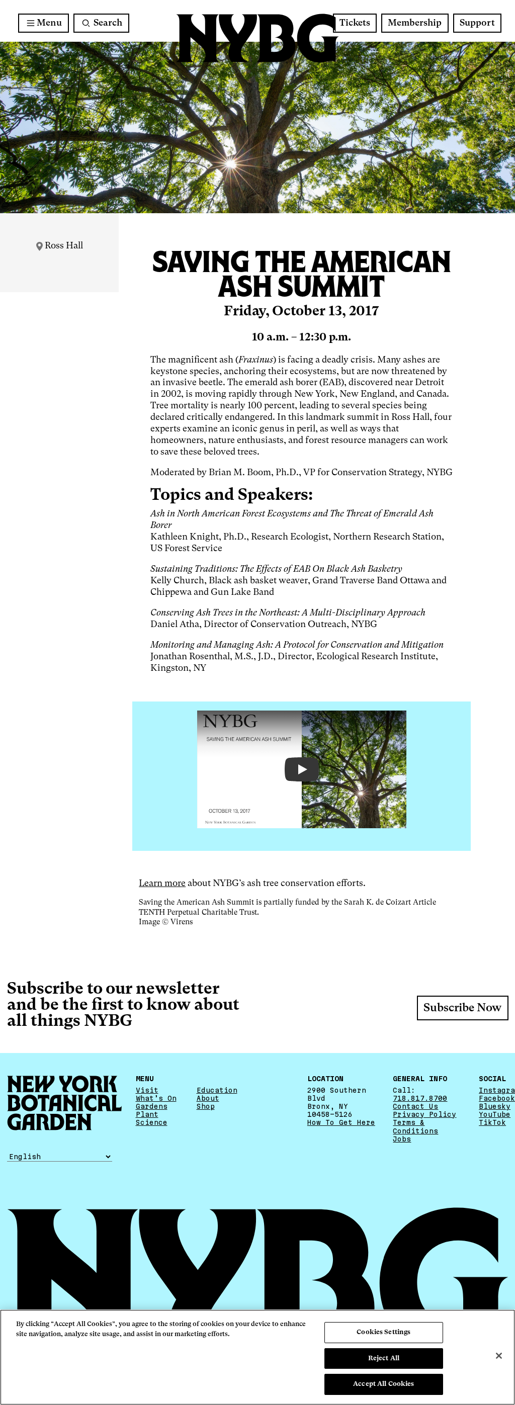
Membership (415, 23)
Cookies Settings (383, 1332)
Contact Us (415, 1106)
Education (217, 1090)
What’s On (156, 1098)
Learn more (162, 883)
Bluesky (494, 1106)
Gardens (151, 1106)
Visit (147, 1090)
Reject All (383, 1358)
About (208, 1098)
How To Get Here (341, 1122)
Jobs (402, 1139)
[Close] (499, 1356)
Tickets (354, 23)
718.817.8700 (420, 1098)
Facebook (497, 1098)
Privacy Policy (424, 1114)
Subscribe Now (462, 1008)
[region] (257, 1357)
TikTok (492, 1122)
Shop (206, 1106)
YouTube (494, 1114)
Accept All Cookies (383, 1384)
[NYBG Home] (257, 38)
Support (477, 23)
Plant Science (151, 1118)
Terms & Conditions (415, 1126)
